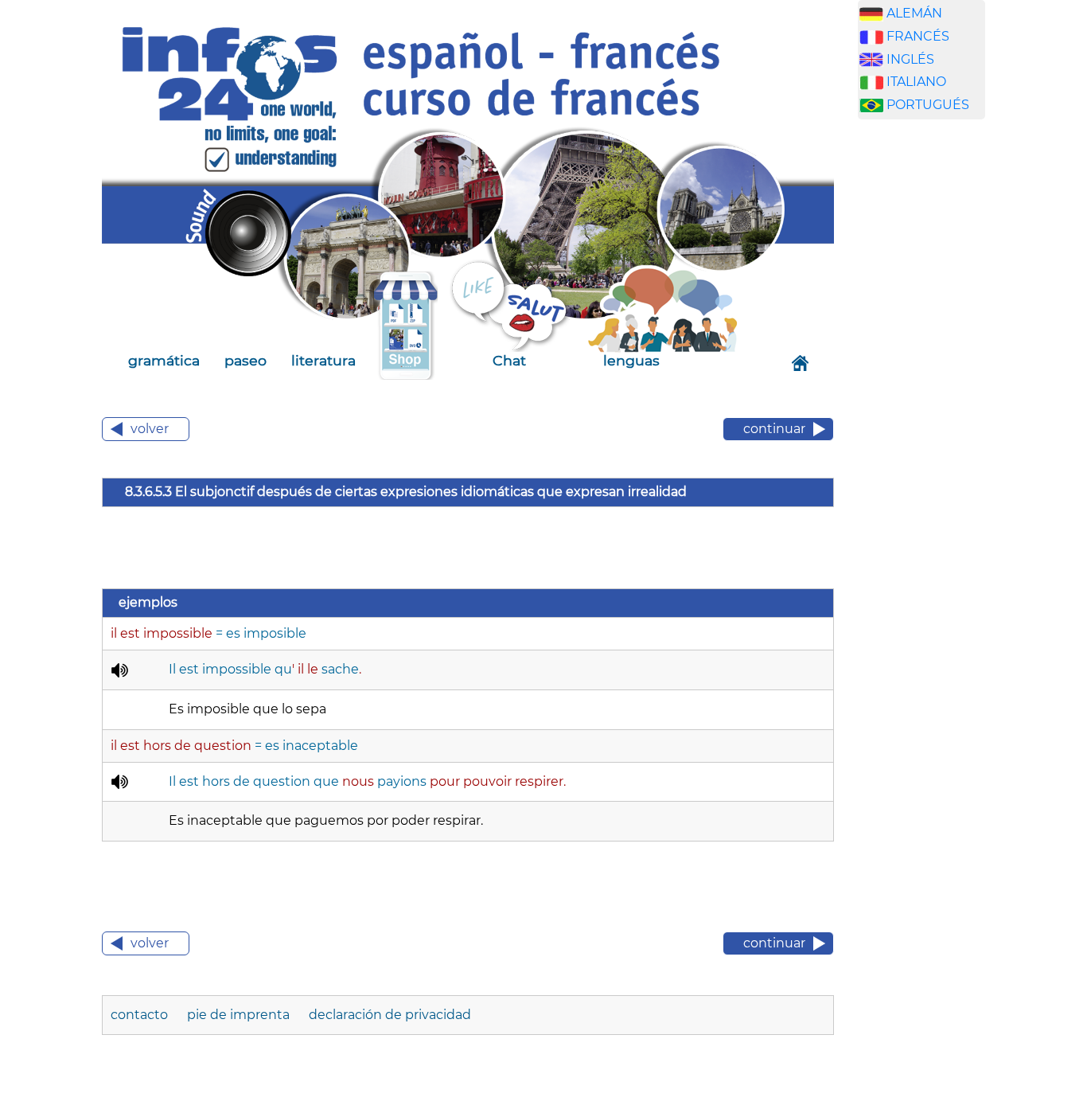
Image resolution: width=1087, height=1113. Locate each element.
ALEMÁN (914, 13)
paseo (245, 360)
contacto (141, 1014)
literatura (323, 360)
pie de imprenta (240, 1014)
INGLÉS (910, 59)
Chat (509, 360)
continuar (774, 428)
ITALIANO (916, 81)
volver (150, 428)
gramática (164, 360)
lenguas (631, 360)
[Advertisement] (933, 381)
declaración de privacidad (390, 1014)
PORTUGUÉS (927, 104)
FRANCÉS (917, 36)
